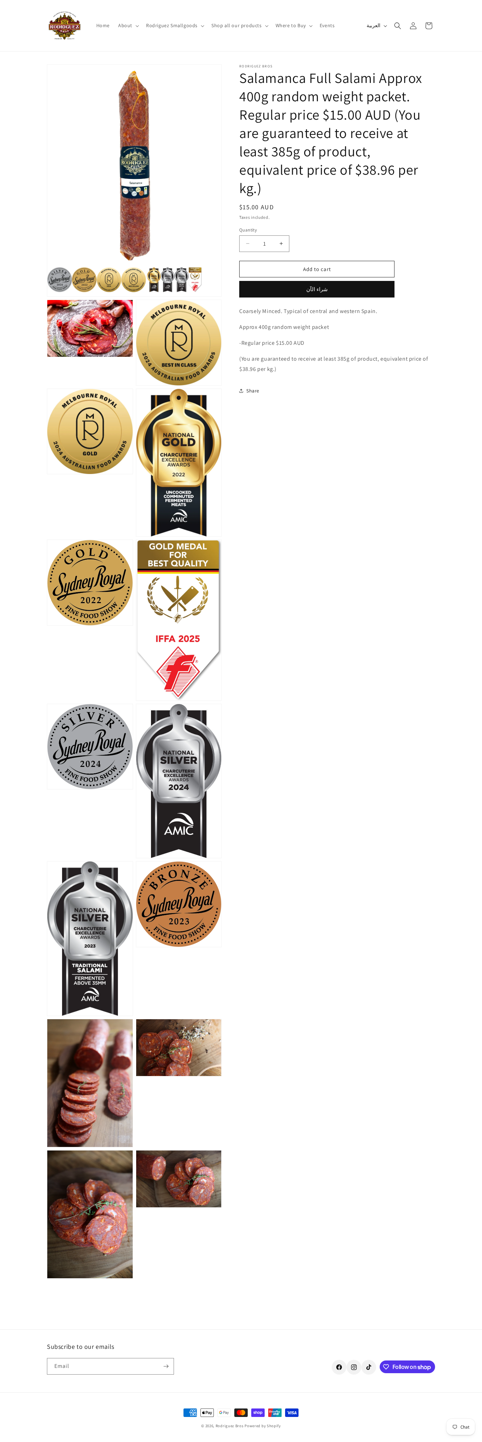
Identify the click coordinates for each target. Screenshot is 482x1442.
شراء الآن (317, 289)
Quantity (248, 230)
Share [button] (252, 390)
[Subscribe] (166, 1366)
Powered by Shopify (263, 1425)
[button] (128, 25)
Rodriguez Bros (230, 1425)
